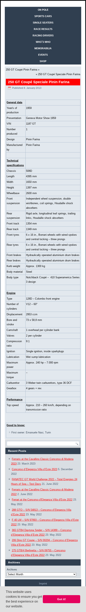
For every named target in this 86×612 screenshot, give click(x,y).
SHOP (43, 61)
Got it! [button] (61, 599)
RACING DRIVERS (43, 35)
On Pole (43, 9)
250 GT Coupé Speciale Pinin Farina (59, 74)
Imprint (43, 583)
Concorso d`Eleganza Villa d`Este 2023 (34, 469)
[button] (24, 606)
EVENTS (43, 54)
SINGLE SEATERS (43, 22)
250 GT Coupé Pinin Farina (21, 69)
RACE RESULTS (43, 29)
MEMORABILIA (43, 48)
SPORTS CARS (43, 16)
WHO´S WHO (43, 42)
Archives (12, 569)
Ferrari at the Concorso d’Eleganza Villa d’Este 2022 (42, 499)
